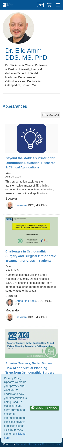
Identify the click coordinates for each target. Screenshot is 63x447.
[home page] (13, 5)
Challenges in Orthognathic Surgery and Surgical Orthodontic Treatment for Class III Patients (30, 256)
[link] (40, 4)
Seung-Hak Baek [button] (25, 300)
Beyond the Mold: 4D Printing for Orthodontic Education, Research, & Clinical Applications (30, 162)
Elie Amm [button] (21, 205)
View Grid (52, 114)
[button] (49, 4)
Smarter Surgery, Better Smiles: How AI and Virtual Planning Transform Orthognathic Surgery (29, 368)
